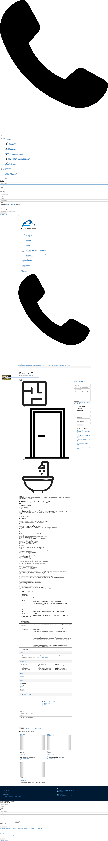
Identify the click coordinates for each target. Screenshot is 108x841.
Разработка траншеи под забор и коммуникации (17, 155)
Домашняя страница (24, 367)
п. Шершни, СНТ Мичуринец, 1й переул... (66, 792)
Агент (54, 365)
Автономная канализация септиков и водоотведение (18, 159)
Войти (1, 187)
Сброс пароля (3, 213)
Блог (6, 178)
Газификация (10, 160)
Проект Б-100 (23, 754)
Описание (23, 365)
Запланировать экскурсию (47, 365)
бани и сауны (10, 145)
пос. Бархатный (8, 170)
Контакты (7, 177)
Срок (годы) (79, 417)
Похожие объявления (65, 365)
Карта (37, 365)
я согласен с (8, 204)
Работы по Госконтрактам (10, 174)
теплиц (9, 148)
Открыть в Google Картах (42, 657)
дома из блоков (11, 142)
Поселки (4, 169)
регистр (17, 204)
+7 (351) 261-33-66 (4, 135)
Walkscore (40, 365)
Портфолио (4, 172)
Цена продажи (80, 410)
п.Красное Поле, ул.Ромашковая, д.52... (65, 790)
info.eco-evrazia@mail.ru (47, 705)
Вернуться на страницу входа (6, 206)
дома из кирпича (11, 144)
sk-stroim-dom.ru (45, 707)
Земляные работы (8, 153)
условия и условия (11, 204)
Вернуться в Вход (3, 214)
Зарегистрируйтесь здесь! (5, 828)
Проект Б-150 (23, 780)
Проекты (4, 167)
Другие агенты (58, 365)
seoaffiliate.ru (46, 800)
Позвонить (31, 728)
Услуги (3, 138)
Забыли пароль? (24, 188)
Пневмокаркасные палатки (10, 164)
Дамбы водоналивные (9, 165)
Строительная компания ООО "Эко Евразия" (11, 796)
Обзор (19, 365)
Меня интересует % (81, 421)
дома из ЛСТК (10, 140)
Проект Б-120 (50, 754)
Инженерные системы (9, 157)
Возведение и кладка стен (10, 149)
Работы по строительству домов (11, 173)
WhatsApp (39, 728)
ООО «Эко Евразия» (49, 701)
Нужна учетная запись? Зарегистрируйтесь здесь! (10, 188)
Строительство (8, 139)
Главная (4, 137)
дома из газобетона (12, 143)
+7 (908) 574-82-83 (46, 704)
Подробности (30, 365)
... (63, 757)
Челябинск (31, 375)
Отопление (10, 163)
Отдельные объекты (6, 168)
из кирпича (10, 150)
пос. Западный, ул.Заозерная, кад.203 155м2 (9, 835)
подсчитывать (80, 425)
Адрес (26, 365)
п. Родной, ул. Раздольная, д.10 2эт (64, 795)
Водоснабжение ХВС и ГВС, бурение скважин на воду (19, 158)
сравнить (2, 839)
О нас (3, 175)
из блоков (9, 152)
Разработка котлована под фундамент (15, 154)
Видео (34, 365)
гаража (9, 147)
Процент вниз (80, 413)
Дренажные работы (12, 162)
